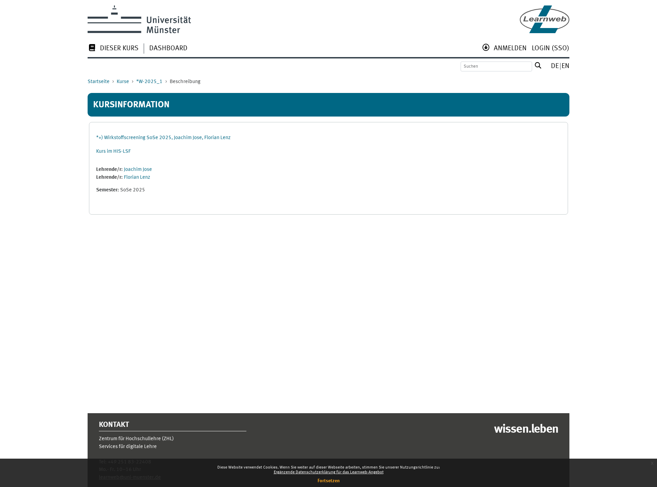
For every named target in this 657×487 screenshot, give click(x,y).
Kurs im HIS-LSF (113, 151)
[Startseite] (544, 19)
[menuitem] (113, 49)
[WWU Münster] (139, 19)
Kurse (123, 81)
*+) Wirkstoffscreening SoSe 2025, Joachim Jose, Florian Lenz (163, 137)
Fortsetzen (329, 480)
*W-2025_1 (149, 81)
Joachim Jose (138, 169)
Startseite (99, 81)
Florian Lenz (137, 177)
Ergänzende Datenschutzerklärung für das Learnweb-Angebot (329, 472)
